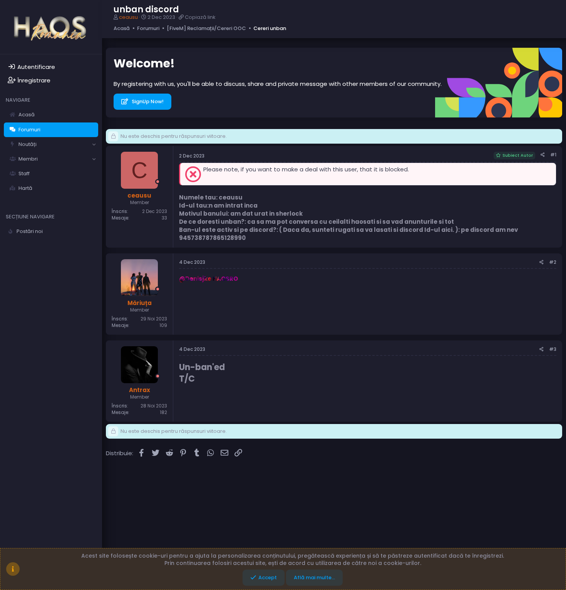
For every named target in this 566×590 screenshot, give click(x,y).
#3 (552, 349)
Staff (24, 173)
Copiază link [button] (200, 17)
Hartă (25, 188)
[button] (94, 144)
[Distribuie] (543, 155)
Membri (28, 159)
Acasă (26, 114)
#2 (552, 262)
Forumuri (29, 129)
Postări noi (30, 231)
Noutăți (27, 144)
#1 (553, 154)
